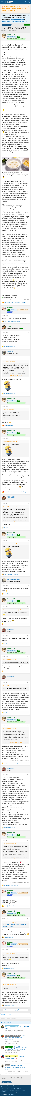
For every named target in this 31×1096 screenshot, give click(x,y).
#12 (28, 656)
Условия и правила (16, 1088)
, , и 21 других (15, 302)
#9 (28, 585)
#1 (28, 42)
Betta (6, 1030)
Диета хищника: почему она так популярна (15, 1038)
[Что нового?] (25, 2)
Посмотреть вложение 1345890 (11, 924)
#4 (28, 358)
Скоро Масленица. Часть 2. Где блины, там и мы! (16, 1048)
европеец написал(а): (8, 659)
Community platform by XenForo (15, 1093)
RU (15, 1086)
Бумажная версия (17, 19)
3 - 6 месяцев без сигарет (22, 1071)
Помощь (22, 1090)
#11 (28, 635)
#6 (28, 438)
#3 (28, 332)
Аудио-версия (22, 21)
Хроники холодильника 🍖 (14, 1057)
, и (13, 321)
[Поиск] (29, 2)
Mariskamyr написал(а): (9, 441)
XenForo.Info (12, 1094)
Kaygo (6, 1060)
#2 (28, 315)
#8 (28, 540)
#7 (28, 503)
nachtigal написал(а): (8, 922)
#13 (28, 682)
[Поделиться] (26, 42)
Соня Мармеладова (10, 1071)
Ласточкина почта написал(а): (11, 610)
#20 (28, 981)
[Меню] (2, 2)
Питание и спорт (15, 1041)
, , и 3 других (16, 492)
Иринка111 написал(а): (9, 361)
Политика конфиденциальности (10, 1090)
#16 (28, 840)
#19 (28, 950)
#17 (28, 898)
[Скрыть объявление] (28, 7)
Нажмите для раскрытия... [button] (16, 375)
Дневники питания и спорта (15, 1030)
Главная (3, 1091)
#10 (28, 606)
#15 (28, 774)
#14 (28, 725)
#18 (28, 918)
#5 (28, 406)
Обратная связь (5, 1088)
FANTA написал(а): (8, 409)
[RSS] (6, 1092)
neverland (7, 1041)
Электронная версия (9, 21)
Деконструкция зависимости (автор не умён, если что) (17, 1067)
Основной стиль (6, 1086)
